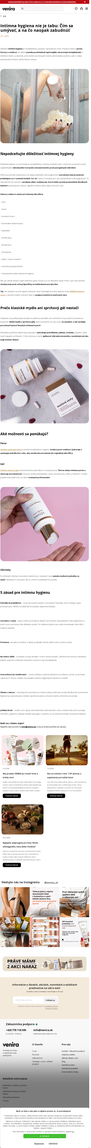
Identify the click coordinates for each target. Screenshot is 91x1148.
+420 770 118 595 (16, 1030)
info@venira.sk (43, 1030)
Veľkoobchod (37, 1058)
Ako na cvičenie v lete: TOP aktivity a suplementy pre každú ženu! (64, 775)
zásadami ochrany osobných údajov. (51, 1007)
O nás (34, 1051)
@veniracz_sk (51, 882)
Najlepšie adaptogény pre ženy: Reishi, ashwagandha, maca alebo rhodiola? (20, 845)
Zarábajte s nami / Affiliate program (42, 1062)
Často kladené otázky (70, 1072)
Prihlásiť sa (50, 1000)
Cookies (6, 1101)
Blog (63, 1061)
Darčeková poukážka (70, 1068)
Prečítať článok (12, 796)
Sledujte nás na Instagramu (21, 882)
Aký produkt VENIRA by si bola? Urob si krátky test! (20, 775)
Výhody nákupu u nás (70, 1058)
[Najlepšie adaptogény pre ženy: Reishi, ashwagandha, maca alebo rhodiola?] (22, 819)
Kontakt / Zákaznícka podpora (73, 1051)
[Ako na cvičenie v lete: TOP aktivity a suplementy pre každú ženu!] (67, 750)
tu (73, 1131)
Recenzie (35, 1054)
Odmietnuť (53, 1143)
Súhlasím (45, 1136)
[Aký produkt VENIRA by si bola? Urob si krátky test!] (22, 750)
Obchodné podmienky (11, 1097)
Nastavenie (39, 1143)
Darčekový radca (68, 1065)
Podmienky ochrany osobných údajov (14, 1092)
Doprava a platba (68, 1054)
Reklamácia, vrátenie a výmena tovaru (15, 1086)
